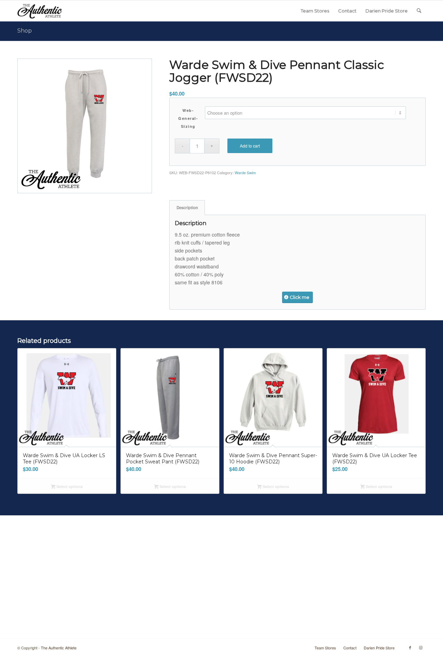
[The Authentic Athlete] (39, 10)
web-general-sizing (188, 118)
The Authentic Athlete (58, 647)
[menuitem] (315, 10)
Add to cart (250, 146)
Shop (24, 30)
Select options (69, 486)
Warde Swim (245, 172)
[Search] (419, 10)
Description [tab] (187, 208)
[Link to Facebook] (410, 647)
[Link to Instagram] (420, 647)
